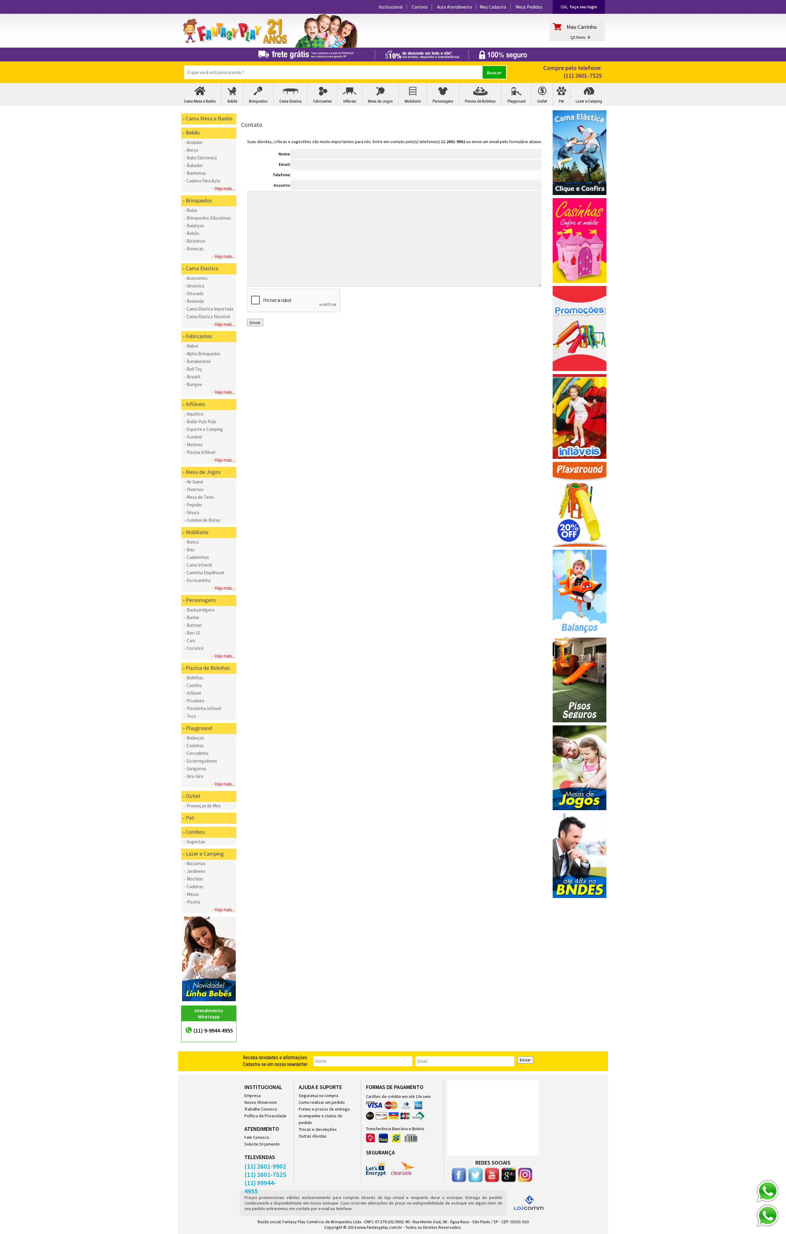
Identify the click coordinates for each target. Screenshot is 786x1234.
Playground (517, 101)
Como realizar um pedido (322, 1102)
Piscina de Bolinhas (480, 101)
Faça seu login (583, 7)
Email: (285, 164)
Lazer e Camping (589, 101)
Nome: (284, 154)
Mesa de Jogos (380, 101)
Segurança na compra (318, 1095)
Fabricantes (322, 101)
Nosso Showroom (260, 1102)
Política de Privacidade (265, 1116)
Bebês (232, 101)
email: (422, 1061)
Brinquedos (258, 101)
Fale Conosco (256, 1137)
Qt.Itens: (578, 37)
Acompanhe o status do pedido (320, 1119)
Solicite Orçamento (262, 1144)
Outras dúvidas (313, 1136)
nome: (321, 1061)
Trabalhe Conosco (260, 1109)
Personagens (443, 101)
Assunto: (282, 185)
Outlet (542, 101)
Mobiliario (413, 101)
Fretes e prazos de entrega (324, 1109)
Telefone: (282, 175)
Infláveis (349, 101)
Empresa (252, 1095)
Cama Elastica (290, 101)
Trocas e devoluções (318, 1129)
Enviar (525, 1060)
